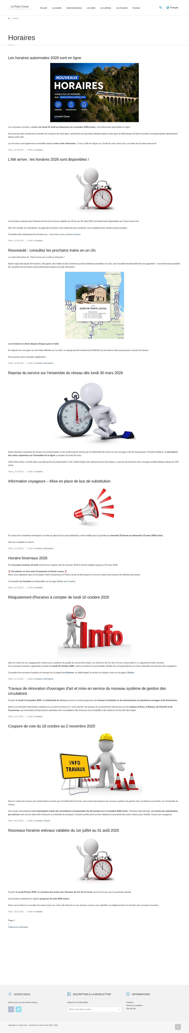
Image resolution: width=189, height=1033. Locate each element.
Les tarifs (91, 8)
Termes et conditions (134, 1005)
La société (56, 8)
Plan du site (131, 1009)
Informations (48, 363)
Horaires (39, 150)
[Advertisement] (94, 953)
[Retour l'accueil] (19, 7)
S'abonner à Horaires (18, 927)
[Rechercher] (161, 7)
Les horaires (122, 8)
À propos (129, 1002)
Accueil (43, 8)
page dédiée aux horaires (63, 581)
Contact (136, 8)
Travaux (47, 821)
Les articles (105, 8)
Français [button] (174, 7)
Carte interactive (74, 8)
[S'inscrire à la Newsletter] (119, 1009)
